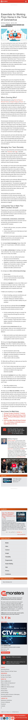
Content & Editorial (5, 702)
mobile (6, 543)
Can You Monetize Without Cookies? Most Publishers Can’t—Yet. (9, 515)
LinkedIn (3, 706)
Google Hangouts (14, 101)
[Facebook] (1, 718)
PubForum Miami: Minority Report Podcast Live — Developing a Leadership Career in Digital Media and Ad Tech (15, 422)
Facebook (3, 704)
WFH (23, 24)
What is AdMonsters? (6, 681)
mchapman (10, 26)
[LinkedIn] (7, 718)
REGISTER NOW (5, 652)
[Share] (12, 718)
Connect (6, 549)
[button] (2, 618)
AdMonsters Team (5, 685)
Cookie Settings (4, 692)
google (6, 553)
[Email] (9, 718)
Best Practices (8, 24)
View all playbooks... (21, 534)
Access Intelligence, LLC (7, 711)
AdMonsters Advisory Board (7, 686)
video (5, 546)
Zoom (21, 101)
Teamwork (9, 151)
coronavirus (19, 24)
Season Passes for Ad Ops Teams (9, 671)
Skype (19, 100)
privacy (6, 570)
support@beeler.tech (21, 457)
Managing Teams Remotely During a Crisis (15, 415)
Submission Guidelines (6, 700)
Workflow (13, 24)
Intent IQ (19, 532)
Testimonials (4, 688)
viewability (7, 556)
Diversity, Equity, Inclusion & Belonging (10, 694)
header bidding (8, 563)
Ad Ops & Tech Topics (6, 677)
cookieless (7, 574)
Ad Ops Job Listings (6, 675)
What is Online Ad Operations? (8, 683)
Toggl (16, 151)
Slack (15, 100)
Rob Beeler (22, 448)
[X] (4, 718)
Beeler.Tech (10, 448)
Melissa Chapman (6, 23)
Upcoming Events (5, 669)
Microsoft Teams (5, 101)
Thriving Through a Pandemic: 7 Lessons (14, 413)
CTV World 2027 (17, 479)
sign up (10, 433)
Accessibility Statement (6, 696)
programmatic (7, 560)
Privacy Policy (4, 690)
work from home (4, 26)
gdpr (5, 567)
